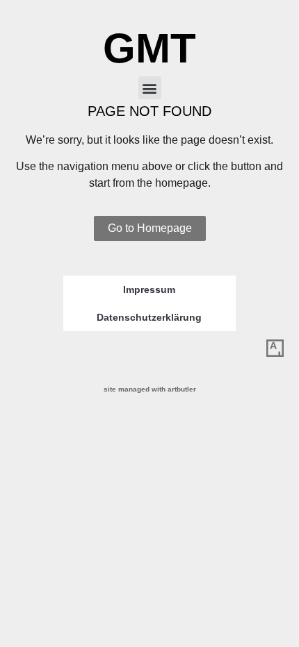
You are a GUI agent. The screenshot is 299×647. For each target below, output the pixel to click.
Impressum (149, 289)
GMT (149, 48)
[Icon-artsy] (274, 348)
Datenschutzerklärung (149, 317)
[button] (149, 87)
